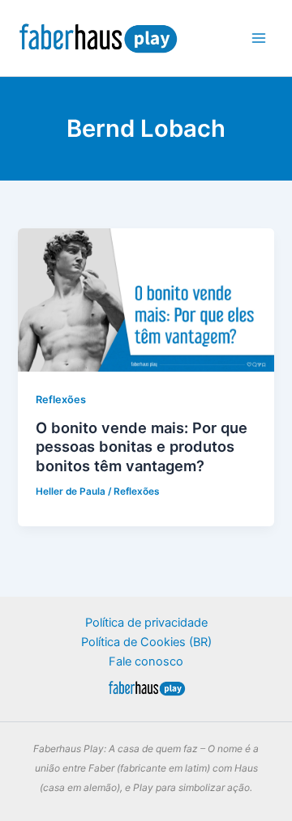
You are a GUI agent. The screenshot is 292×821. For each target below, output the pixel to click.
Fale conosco (146, 661)
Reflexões (61, 399)
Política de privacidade (146, 622)
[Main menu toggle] (259, 38)
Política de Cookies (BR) (146, 642)
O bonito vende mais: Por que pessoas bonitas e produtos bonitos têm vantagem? (141, 446)
